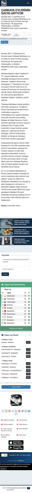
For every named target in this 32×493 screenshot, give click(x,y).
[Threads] (25, 411)
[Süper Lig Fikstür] (29, 335)
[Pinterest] (9, 411)
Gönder (5, 274)
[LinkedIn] (16, 411)
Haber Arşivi (22, 435)
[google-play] (16, 448)
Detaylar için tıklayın (16, 328)
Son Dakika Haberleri (5, 436)
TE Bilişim (21, 460)
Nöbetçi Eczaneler (8, 420)
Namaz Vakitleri (8, 424)
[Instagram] (12, 411)
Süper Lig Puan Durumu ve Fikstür (6, 429)
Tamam (3, 469)
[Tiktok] (22, 411)
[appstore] (16, 443)
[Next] (29, 411)
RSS (5, 455)
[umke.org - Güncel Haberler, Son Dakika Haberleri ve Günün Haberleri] (4, 3)
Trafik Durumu (23, 424)
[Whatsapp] (16, 413)
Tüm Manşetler (23, 429)
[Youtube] (19, 411)
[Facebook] (2, 411)
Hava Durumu (23, 420)
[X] (6, 411)
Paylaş (5, 42)
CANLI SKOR (16, 387)
